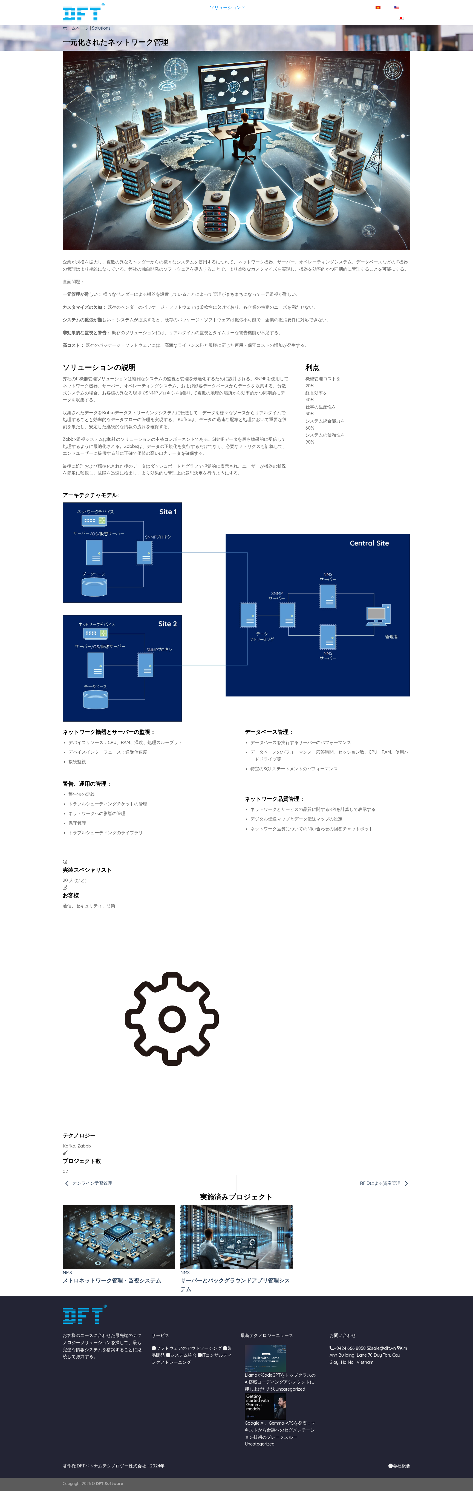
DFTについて (161, 7)
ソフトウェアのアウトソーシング (189, 1348)
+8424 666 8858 (350, 1348)
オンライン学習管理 (91, 1183)
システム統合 (183, 1355)
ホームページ (127, 7)
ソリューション (225, 7)
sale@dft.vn (383, 1348)
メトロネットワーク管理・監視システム (112, 1280)
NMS (67, 1272)
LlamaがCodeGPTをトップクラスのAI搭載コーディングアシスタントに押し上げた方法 (280, 1382)
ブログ (326, 7)
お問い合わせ (353, 7)
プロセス (304, 7)
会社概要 (401, 1466)
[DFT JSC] (84, 12)
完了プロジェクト (270, 7)
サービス (190, 7)
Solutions (101, 28)
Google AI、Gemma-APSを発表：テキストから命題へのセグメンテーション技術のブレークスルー (280, 1430)
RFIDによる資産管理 (381, 1183)
